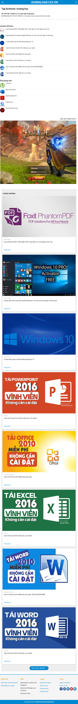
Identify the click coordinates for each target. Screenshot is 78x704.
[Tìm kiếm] (76, 2)
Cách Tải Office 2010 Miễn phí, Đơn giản (18, 54)
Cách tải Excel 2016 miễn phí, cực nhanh (18, 60)
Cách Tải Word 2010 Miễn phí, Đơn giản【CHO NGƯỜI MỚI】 (24, 67)
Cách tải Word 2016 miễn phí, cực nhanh (18, 73)
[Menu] (2, 2)
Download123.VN (39, 2)
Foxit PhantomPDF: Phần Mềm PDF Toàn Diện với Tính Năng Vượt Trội (27, 29)
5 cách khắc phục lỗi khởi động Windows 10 (19, 42)
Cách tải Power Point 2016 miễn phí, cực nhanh (20, 48)
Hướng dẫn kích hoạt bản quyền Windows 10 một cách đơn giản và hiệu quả (29, 35)
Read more (7, 249)
